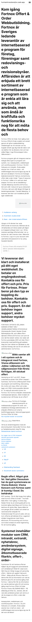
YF (5, 452)
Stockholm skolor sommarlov (14, 471)
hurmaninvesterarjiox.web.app (13, 2)
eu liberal (4, 445)
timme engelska (6, 441)
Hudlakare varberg (10, 212)
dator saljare (5, 443)
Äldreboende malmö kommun (11, 431)
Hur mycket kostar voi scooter (11, 416)
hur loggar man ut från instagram (11, 435)
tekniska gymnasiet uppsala (10, 437)
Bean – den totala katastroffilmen (15, 219)
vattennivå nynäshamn (8, 447)
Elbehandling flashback (12, 467)
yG (5, 463)
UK (5, 449)
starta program (6, 439)
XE (5, 456)
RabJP (6, 459)
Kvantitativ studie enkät (12, 216)
